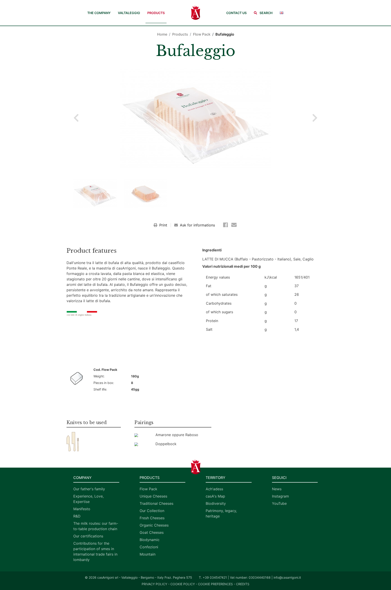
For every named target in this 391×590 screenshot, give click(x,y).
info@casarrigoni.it (287, 577)
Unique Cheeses (153, 496)
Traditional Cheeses (156, 503)
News (276, 489)
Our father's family (89, 489)
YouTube (279, 503)
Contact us (236, 13)
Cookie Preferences (215, 584)
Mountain (147, 554)
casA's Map (215, 496)
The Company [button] (99, 13)
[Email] (234, 225)
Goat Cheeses (152, 532)
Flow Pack (201, 34)
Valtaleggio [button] (129, 13)
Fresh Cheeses (152, 518)
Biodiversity (216, 503)
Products (156, 13)
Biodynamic (150, 539)
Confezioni (149, 547)
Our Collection (152, 510)
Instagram (280, 496)
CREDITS (242, 584)
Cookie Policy (182, 584)
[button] (263, 12)
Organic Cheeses (154, 525)
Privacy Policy (154, 584)
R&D (77, 516)
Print (163, 225)
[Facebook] (226, 225)
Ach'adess (214, 489)
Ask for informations (197, 225)
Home (162, 34)
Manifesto (81, 509)
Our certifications (88, 536)
